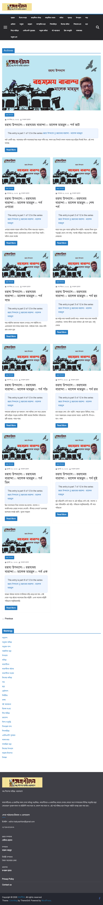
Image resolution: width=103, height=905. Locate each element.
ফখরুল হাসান (26, 119)
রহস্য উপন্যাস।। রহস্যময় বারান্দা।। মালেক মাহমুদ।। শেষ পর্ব (75, 202)
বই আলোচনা (56, 30)
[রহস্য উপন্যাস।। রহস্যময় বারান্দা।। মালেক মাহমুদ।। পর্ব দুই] (77, 446)
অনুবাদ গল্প (14, 37)
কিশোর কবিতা (65, 24)
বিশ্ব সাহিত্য (15, 30)
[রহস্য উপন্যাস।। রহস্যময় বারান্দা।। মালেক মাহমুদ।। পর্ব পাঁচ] (26, 357)
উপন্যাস (78, 17)
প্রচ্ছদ (13, 17)
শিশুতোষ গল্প (77, 24)
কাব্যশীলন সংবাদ (50, 17)
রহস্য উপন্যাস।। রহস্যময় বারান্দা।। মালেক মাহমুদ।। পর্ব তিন (23, 478)
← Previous (7, 618)
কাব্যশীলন (5, 664)
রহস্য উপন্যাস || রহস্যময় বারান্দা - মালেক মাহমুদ (62, 133)
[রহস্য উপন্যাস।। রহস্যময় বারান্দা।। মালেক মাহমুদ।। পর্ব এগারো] (26, 170)
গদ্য (86, 17)
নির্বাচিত (5, 695)
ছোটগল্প (13, 24)
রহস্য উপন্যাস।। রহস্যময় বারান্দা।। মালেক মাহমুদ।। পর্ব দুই (76, 476)
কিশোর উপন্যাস (7, 748)
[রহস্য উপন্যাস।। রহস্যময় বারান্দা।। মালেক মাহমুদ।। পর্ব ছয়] (77, 264)
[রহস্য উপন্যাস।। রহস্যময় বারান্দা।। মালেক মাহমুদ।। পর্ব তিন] (26, 446)
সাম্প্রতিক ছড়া (41, 24)
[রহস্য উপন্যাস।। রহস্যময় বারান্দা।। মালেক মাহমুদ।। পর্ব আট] (51, 82)
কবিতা (61, 17)
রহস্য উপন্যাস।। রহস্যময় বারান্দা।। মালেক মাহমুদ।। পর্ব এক (26, 569)
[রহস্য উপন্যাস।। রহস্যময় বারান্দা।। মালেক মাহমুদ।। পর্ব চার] (77, 357)
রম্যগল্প (30, 24)
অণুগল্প (21, 24)
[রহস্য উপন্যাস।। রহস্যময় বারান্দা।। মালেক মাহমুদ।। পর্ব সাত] (26, 264)
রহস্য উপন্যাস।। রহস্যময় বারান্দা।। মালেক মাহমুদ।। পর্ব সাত (23, 296)
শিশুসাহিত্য (53, 24)
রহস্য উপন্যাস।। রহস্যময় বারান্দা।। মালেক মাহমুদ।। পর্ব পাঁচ (26, 387)
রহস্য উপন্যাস (9, 115)
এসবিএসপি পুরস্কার (29, 30)
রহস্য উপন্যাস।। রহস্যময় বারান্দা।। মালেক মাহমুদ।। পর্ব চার (77, 387)
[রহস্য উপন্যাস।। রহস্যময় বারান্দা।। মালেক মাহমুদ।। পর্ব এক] (26, 539)
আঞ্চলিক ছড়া (6, 651)
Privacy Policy (8, 879)
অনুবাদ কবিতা (43, 30)
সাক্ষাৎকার (79, 30)
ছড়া (86, 24)
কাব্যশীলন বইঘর (36, 17)
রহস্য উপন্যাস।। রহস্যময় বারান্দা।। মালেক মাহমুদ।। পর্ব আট (42, 125)
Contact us (7, 885)
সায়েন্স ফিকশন (7, 753)
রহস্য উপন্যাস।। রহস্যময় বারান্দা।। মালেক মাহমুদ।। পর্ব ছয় (76, 294)
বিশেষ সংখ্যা (23, 17)
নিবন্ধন (4, 757)
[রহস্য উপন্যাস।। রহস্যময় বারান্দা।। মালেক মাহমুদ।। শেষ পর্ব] (77, 170)
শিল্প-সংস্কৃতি (68, 30)
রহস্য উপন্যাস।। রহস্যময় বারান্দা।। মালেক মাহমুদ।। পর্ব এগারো (23, 202)
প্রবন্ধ (70, 17)
